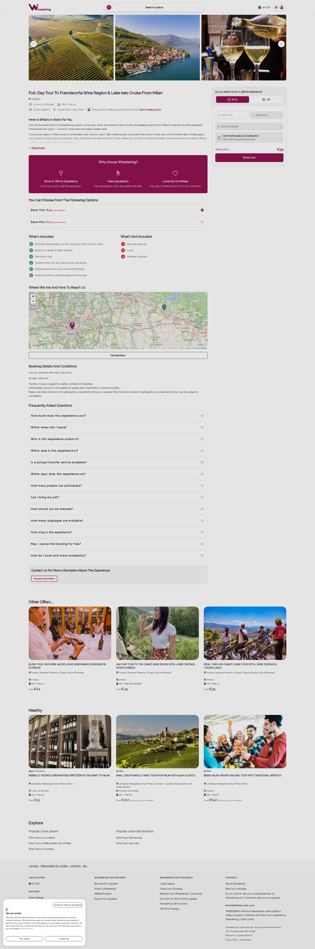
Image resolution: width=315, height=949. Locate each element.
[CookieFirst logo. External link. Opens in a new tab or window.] (7, 909)
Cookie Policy (27, 928)
